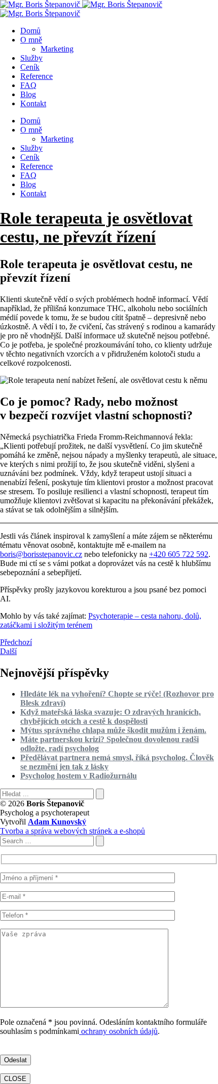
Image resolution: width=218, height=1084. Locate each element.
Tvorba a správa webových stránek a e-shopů (72, 831)
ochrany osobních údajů (118, 1031)
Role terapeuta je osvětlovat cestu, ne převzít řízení (96, 227)
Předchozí (16, 642)
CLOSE (15, 1078)
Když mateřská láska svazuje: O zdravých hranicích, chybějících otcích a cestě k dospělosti (110, 716)
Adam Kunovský (57, 821)
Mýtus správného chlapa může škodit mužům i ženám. (113, 730)
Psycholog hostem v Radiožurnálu (78, 775)
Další (8, 651)
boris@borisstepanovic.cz (41, 554)
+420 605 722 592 (178, 554)
